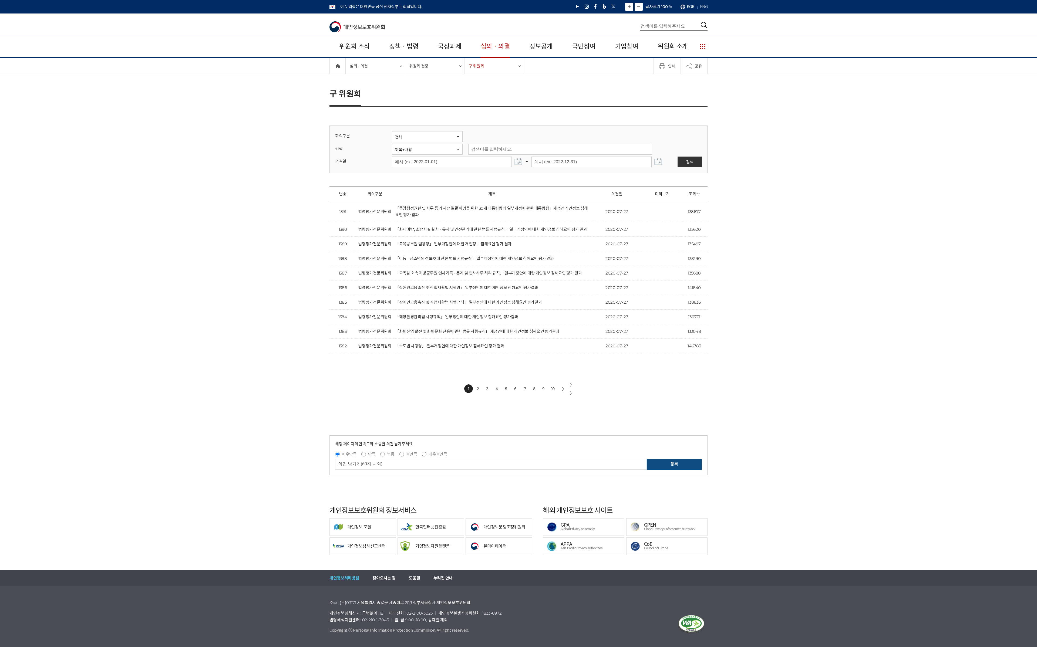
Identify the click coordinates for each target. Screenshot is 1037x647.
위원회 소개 (673, 46)
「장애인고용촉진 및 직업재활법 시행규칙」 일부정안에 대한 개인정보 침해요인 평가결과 (468, 302)
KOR (690, 6)
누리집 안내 (443, 578)
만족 (371, 454)
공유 (698, 66)
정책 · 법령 (404, 46)
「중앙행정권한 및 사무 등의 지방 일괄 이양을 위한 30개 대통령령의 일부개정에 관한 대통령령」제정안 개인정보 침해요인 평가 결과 (491, 211)
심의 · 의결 (495, 46)
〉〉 (572, 389)
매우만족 (349, 454)
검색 (338, 148)
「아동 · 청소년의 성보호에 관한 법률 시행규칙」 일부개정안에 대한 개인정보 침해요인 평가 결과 (474, 258)
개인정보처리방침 (344, 578)
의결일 (340, 161)
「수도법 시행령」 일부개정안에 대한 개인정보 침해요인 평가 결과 (449, 345)
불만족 (411, 454)
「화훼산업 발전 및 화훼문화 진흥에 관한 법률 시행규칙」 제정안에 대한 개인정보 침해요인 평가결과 (477, 331)
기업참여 (626, 46)
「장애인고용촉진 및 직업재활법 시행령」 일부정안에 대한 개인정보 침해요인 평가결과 (466, 287)
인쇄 (671, 66)
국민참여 (583, 46)
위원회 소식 (354, 46)
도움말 (414, 578)
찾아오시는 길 (383, 578)
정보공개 (541, 46)
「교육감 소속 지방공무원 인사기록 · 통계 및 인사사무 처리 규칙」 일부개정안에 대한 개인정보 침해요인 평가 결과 (488, 273)
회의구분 (342, 135)
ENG (704, 6)
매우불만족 (438, 454)
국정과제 (449, 46)
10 (553, 388)
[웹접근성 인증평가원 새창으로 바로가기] (691, 624)
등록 (674, 463)
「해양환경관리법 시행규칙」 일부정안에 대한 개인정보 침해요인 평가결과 (456, 316)
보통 (390, 454)
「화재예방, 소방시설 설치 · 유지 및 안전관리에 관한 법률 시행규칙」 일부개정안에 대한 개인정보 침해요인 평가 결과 (491, 229)
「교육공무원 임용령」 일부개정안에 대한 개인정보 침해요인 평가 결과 (453, 243)
